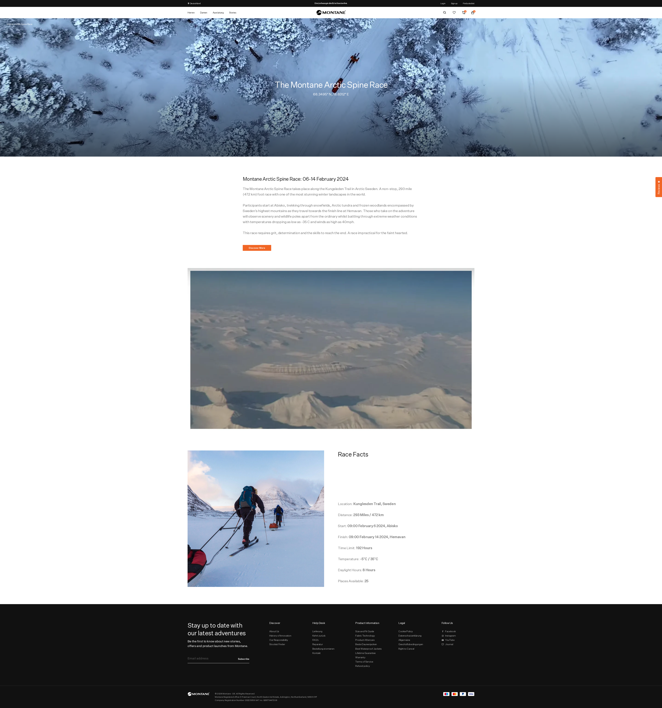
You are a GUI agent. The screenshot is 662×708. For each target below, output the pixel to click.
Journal (449, 644)
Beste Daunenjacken (366, 644)
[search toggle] (444, 12)
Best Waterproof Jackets (368, 648)
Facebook (450, 631)
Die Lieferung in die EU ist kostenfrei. (331, 3)
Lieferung (317, 631)
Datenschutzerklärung (410, 635)
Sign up (454, 3)
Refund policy (362, 666)
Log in (442, 3)
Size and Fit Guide (364, 631)
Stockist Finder (277, 644)
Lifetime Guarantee (365, 653)
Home (10, 24)
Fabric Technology (365, 635)
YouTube (449, 640)
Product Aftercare (364, 640)
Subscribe (243, 659)
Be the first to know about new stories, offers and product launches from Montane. (218, 643)
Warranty (360, 657)
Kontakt (316, 653)
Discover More (257, 248)
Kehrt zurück (318, 635)
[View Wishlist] (454, 12)
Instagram (450, 635)
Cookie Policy (405, 631)
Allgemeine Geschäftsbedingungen (410, 642)
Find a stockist (468, 3)
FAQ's (315, 640)
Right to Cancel (406, 648)
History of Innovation (280, 635)
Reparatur (317, 644)
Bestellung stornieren (323, 648)
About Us (274, 631)
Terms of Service (364, 661)
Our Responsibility (278, 640)
